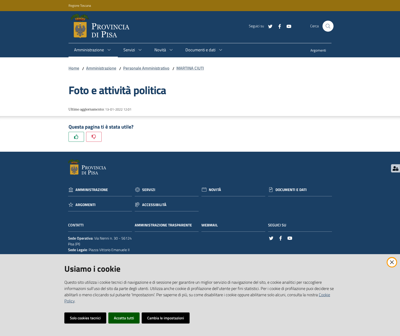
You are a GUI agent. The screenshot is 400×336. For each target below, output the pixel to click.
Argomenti (85, 204)
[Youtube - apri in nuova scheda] (287, 26)
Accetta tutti (124, 318)
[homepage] (102, 26)
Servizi (148, 189)
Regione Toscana (80, 5)
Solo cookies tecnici (85, 318)
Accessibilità (154, 204)
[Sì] (76, 137)
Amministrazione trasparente (163, 225)
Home (74, 68)
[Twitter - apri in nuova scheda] (268, 26)
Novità (215, 189)
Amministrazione (101, 68)
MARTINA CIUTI (190, 68)
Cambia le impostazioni (165, 318)
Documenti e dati (291, 189)
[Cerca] (328, 26)
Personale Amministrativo (146, 68)
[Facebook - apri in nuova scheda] (277, 26)
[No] (94, 137)
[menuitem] (318, 50)
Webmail (209, 225)
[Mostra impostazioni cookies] (395, 168)
